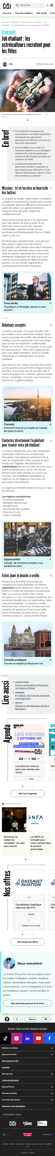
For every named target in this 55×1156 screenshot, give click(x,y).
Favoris (32, 1019)
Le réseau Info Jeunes (11, 1100)
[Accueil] (7, 6)
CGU (27, 1146)
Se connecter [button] (47, 5)
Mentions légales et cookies (34, 1144)
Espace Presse (8, 1087)
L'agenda (5, 1067)
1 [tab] (27, 120)
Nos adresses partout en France (27, 1003)
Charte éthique (20, 1144)
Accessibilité (47, 1144)
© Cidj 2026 (24, 1153)
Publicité (5, 1144)
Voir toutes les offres (27, 942)
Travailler (15, 22)
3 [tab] (29, 786)
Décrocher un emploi (31, 22)
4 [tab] (32, 786)
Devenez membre (9, 1093)
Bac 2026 (42, 13)
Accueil (5, 22)
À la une (7, 13)
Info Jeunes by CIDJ (10, 1061)
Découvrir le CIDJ (9, 1054)
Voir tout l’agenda (27, 793)
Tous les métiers (24, 13)
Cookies (32, 1153)
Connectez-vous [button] (12, 1114)
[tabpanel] (27, 93)
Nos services (7, 1074)
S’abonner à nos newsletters (13, 1106)
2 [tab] (26, 786)
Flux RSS (11, 1144)
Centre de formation (10, 1080)
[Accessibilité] (7, 1019)
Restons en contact (10, 1048)
